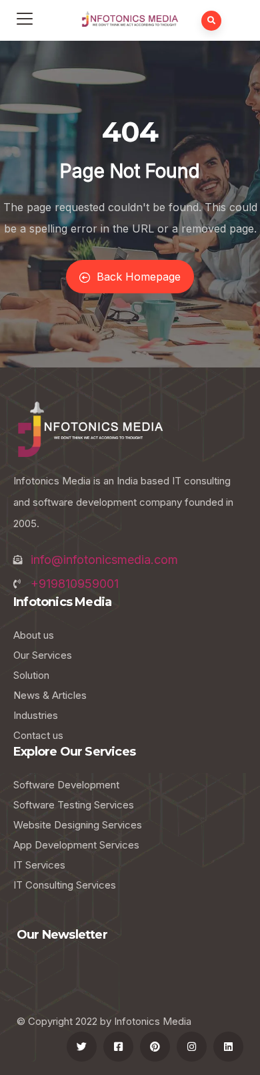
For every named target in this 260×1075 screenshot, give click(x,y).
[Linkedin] (228, 1047)
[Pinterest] (155, 1047)
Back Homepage (139, 276)
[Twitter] (82, 1047)
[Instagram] (192, 1047)
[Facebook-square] (118, 1047)
